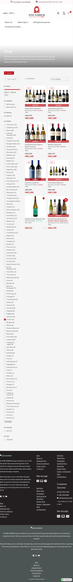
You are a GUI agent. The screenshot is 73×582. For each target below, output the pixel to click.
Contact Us (3, 517)
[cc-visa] (38, 481)
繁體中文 (12, 13)
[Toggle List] (67, 79)
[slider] (4, 89)
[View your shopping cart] (68, 13)
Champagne (40, 494)
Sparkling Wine (41, 496)
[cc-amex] (46, 481)
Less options (8, 421)
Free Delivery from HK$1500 (21, 2)
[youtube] (6, 496)
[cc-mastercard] (42, 481)
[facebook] (1, 496)
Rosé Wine (39, 499)
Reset (6, 95)
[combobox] (58, 79)
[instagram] (4, 496)
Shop (1, 503)
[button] (9, 73)
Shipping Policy (5, 509)
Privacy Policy (4, 514)
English (5, 13)
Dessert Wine (40, 502)
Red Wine (39, 488)
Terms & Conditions (6, 511)
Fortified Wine (41, 510)
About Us (3, 506)
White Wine (40, 491)
